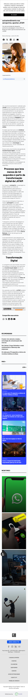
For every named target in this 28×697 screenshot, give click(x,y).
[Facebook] (8, 646)
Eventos (14, 661)
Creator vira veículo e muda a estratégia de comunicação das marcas (12, 340)
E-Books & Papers (14, 657)
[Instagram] (12, 646)
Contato (14, 670)
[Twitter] (16, 646)
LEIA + (24, 367)
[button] (3, 39)
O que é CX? (14, 677)
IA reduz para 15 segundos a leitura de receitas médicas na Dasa (14, 353)
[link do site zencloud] (18, 694)
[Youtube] (19, 646)
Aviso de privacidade (14, 674)
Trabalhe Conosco (14, 680)
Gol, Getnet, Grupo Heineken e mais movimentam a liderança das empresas (13, 347)
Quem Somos (14, 667)
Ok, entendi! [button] (14, 14)
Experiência (4, 391)
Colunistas (14, 664)
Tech (3, 436)
